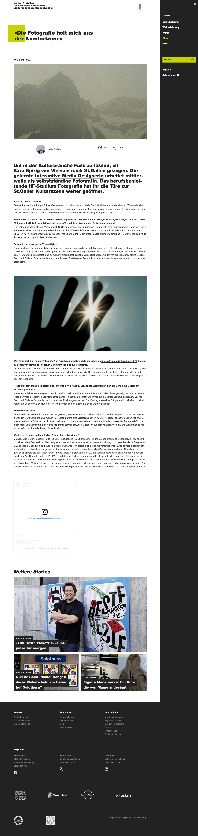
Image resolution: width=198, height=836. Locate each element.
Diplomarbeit (21, 223)
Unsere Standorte (22, 724)
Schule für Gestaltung (24, 762)
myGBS (166, 69)
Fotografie (102, 220)
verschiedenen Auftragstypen (115, 445)
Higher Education (113, 720)
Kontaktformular (21, 717)
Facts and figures (113, 734)
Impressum (118, 817)
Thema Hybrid (49, 244)
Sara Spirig (27, 170)
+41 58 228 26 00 (22, 720)
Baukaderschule (21, 766)
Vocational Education (114, 717)
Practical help (111, 730)
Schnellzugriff (170, 75)
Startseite (166, 15)
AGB (109, 817)
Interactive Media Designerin (69, 175)
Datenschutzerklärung (135, 817)
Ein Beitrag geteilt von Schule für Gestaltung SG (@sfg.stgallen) (45, 548)
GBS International (22, 759)
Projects (108, 727)
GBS (165, 43)
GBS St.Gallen (66, 727)
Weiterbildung (170, 27)
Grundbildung (170, 22)
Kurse (166, 32)
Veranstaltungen (67, 717)
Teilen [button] (121, 147)
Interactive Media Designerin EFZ (119, 361)
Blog (165, 38)
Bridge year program (114, 724)
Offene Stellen (66, 720)
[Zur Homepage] (33, 6)
